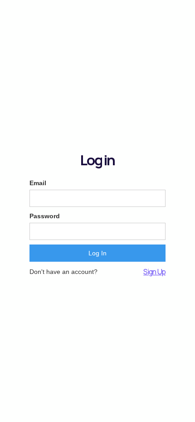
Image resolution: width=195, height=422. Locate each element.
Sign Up (154, 272)
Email (37, 183)
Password (44, 216)
